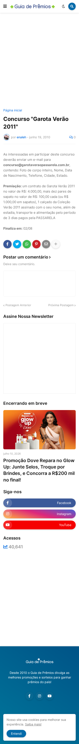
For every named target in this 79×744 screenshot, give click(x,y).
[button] (5, 6)
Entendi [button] (16, 733)
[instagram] (39, 696)
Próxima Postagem (61, 305)
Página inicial (12, 110)
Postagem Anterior (18, 305)
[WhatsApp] (27, 244)
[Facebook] (7, 244)
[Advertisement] (39, 61)
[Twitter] (17, 244)
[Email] (46, 244)
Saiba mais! (33, 724)
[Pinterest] (36, 244)
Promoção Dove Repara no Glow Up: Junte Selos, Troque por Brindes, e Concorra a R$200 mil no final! (39, 470)
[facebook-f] (29, 696)
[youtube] (50, 696)
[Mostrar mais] (56, 244)
